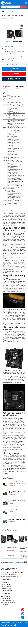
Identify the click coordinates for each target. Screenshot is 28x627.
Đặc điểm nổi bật (20, 87)
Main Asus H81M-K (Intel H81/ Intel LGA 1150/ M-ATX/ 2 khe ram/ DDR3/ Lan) (16, 482)
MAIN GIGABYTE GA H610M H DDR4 (16, 492)
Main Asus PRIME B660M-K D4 (16, 519)
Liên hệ (25, 622)
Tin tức (12, 622)
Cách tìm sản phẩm (5, 596)
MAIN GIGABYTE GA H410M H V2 (16, 501)
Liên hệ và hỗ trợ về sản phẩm (8, 602)
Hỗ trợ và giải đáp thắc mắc (7, 600)
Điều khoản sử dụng (19, 622)
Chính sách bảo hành (6, 584)
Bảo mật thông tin (5, 582)
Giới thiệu (8, 622)
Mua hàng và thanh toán (6, 590)
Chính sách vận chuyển (6, 586)
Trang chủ (4, 11)
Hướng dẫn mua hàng (6, 588)
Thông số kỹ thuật (7, 87)
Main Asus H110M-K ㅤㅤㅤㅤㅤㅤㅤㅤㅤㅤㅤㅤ (13, 509)
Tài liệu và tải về (4, 604)
